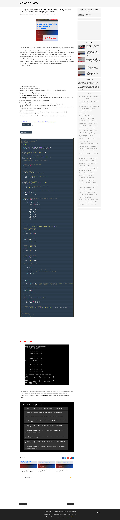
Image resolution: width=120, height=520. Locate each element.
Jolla (83, 139)
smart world (90, 177)
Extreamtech (82, 123)
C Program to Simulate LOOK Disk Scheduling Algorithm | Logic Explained (63, 470)
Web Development (92, 199)
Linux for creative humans (86, 143)
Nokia (93, 160)
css (90, 111)
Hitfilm (86, 130)
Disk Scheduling (89, 118)
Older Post (70, 504)
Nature (81, 160)
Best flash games (84, 101)
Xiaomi (87, 204)
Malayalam (93, 146)
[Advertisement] (47, 76)
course (93, 108)
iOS (80, 139)
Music (80, 156)
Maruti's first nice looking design (88, 148)
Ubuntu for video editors (86, 194)
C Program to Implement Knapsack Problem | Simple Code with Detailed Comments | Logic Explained (28, 470)
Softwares (88, 182)
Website (81, 202)
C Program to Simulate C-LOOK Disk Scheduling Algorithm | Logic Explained (46, 470)
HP (96, 130)
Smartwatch (91, 180)
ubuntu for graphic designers (87, 192)
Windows (81, 204)
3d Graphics (82, 96)
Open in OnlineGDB (26, 132)
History (81, 130)
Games (89, 125)
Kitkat (94, 139)
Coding (89, 106)
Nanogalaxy (29, 3)
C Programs (37, 14)
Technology (87, 187)
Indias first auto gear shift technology (86, 136)
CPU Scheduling (83, 111)
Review (86, 173)
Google (87, 128)
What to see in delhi (91, 202)
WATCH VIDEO (26, 124)
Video (80, 197)
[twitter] (97, 512)
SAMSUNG (82, 175)
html (84, 133)
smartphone (82, 180)
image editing (91, 133)
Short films (82, 177)
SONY (94, 182)
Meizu (87, 151)
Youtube (93, 204)
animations (96, 96)
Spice (85, 185)
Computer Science (45, 14)
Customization (83, 113)
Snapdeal (81, 182)
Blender (92, 101)
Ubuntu (92, 190)
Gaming (95, 125)
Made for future (84, 146)
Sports (90, 185)
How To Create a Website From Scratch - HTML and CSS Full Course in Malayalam (93, 46)
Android (89, 96)
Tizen (93, 187)
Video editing (87, 197)
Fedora (90, 123)
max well (81, 151)
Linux (88, 141)
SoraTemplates (70, 516)
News (86, 160)
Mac (96, 143)
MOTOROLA (89, 153)
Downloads (82, 120)
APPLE (87, 99)
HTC (80, 133)
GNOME (81, 128)
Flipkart (95, 123)
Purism (81, 173)
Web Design (82, 199)
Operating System (93, 163)
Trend (80, 190)
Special (81, 185)
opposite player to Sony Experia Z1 (89, 168)
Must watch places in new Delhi (88, 158)
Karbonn (88, 139)
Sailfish (92, 173)
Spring (96, 185)
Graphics (93, 128)
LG (85, 141)
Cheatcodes (82, 106)
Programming (53, 14)
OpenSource (82, 163)
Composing (95, 106)
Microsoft (81, 153)
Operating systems (84, 165)
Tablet (81, 187)
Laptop (81, 141)
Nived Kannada (57, 42)
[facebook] (95, 512)
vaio (96, 194)
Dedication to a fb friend (86, 116)
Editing (94, 120)
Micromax (93, 151)
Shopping (89, 175)
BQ (97, 101)
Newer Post (23, 504)
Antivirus (81, 99)
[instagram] (99, 512)
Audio (92, 99)
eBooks (89, 120)
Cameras (89, 103)
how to (92, 130)
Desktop (81, 118)
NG (90, 160)
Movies (96, 153)
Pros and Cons (92, 170)
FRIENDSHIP (82, 125)
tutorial (86, 190)
